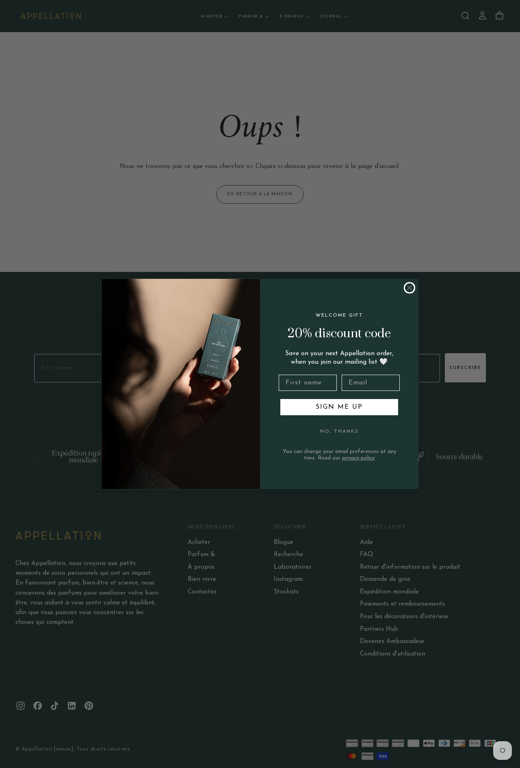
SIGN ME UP (339, 407)
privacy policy (358, 458)
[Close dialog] (409, 288)
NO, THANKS (339, 431)
